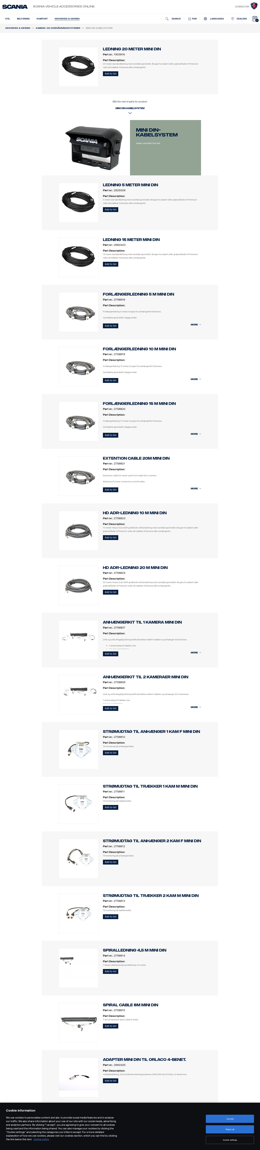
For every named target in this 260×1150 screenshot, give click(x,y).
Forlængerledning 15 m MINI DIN (139, 403)
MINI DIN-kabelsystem (157, 132)
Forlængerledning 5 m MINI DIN (138, 294)
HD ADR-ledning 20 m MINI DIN (135, 567)
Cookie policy (41, 1139)
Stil (7, 18)
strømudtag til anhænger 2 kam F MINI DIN (152, 841)
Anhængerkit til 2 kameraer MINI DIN (145, 677)
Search (176, 18)
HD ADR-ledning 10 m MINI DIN (135, 513)
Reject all (230, 1129)
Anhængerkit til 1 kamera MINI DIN (142, 622)
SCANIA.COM (242, 6)
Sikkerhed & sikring (67, 18)
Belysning (23, 18)
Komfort (42, 18)
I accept (230, 1119)
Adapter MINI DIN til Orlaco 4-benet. (144, 1059)
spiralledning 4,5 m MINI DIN (134, 950)
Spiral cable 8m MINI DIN (130, 1005)
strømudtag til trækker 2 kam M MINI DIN (151, 895)
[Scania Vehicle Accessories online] (15, 6)
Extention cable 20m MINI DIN (136, 458)
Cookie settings (230, 1140)
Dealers (242, 18)
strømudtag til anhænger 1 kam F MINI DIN (151, 731)
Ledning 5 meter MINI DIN (130, 185)
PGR (194, 18)
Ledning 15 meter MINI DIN (131, 240)
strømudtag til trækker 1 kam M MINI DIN (150, 786)
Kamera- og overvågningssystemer (58, 28)
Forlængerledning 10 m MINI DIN (139, 349)
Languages (216, 18)
